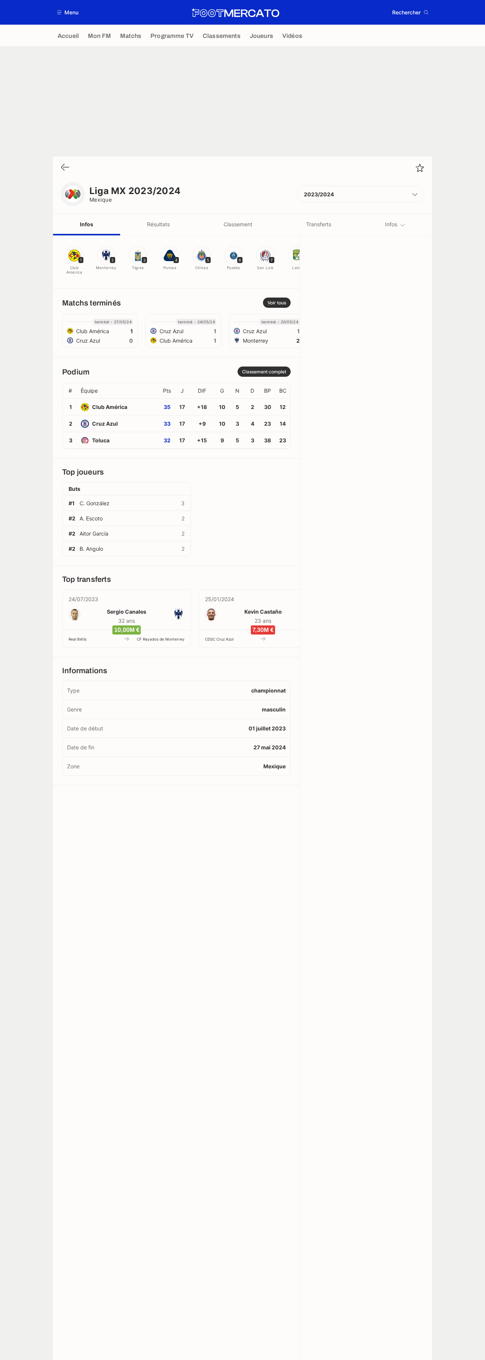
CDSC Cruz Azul (219, 639)
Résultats (158, 224)
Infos (86, 224)
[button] (68, 12)
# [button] (70, 391)
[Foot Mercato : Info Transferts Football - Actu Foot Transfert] (235, 12)
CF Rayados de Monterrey (161, 639)
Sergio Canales (126, 611)
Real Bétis (77, 639)
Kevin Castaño (263, 611)
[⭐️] (419, 167)
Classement (238, 224)
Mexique (100, 199)
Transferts (318, 224)
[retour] (65, 168)
